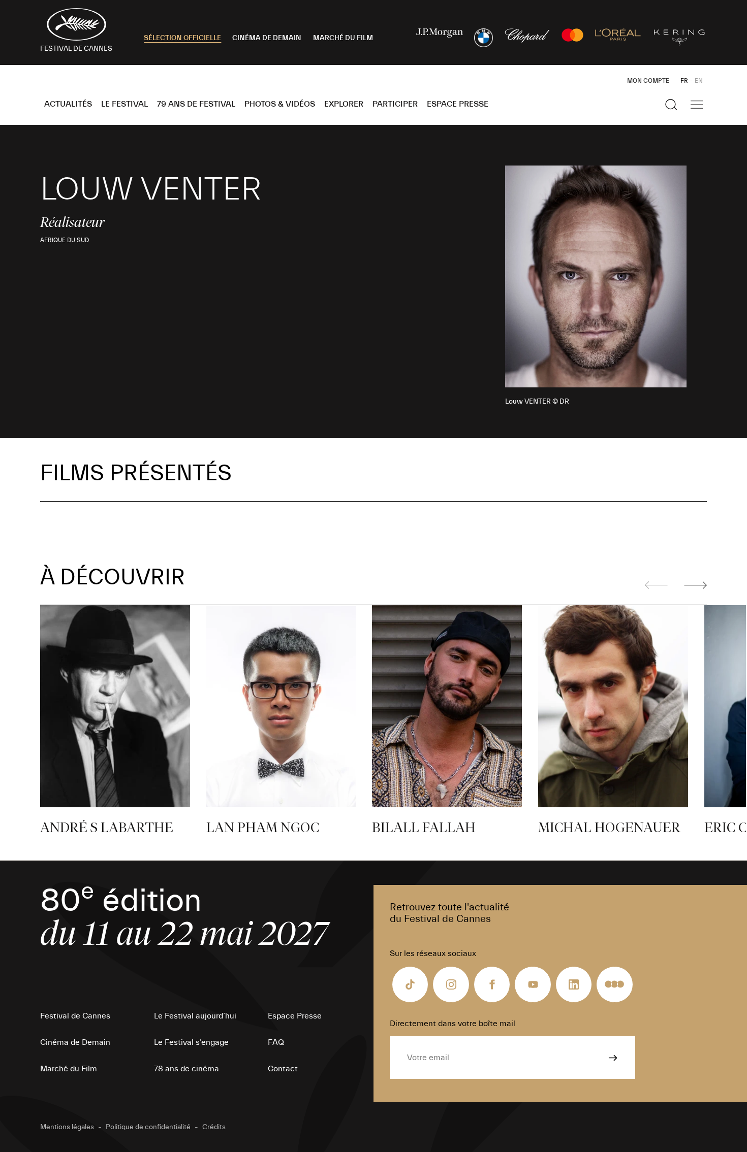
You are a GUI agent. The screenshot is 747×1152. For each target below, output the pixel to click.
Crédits (214, 1127)
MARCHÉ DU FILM (343, 38)
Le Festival (124, 104)
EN (699, 80)
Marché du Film (68, 1068)
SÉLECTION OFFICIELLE (182, 38)
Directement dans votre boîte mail (452, 1023)
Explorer (343, 104)
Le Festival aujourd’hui (195, 1016)
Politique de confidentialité (148, 1127)
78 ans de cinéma (186, 1068)
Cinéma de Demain (75, 1042)
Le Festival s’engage (191, 1042)
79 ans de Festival (196, 104)
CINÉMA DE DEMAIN (266, 38)
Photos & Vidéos (279, 104)
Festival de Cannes (75, 1016)
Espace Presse (457, 104)
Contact (283, 1068)
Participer (395, 104)
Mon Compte (648, 80)
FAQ (276, 1042)
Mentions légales (67, 1127)
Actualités (68, 104)
